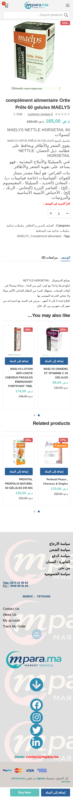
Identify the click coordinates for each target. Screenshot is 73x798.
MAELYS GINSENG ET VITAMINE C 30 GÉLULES (56, 373)
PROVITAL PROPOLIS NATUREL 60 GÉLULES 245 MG (19, 483)
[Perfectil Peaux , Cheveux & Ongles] (54, 452)
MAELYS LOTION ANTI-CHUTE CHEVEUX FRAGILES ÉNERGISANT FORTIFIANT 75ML (19, 377)
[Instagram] (36, 717)
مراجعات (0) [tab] (50, 257)
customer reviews (40, 114)
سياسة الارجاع (59, 544)
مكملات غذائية (15, 225)
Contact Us (11, 609)
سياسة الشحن (59, 550)
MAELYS (23, 236)
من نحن (64, 568)
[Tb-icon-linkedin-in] (36, 742)
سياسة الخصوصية (57, 574)
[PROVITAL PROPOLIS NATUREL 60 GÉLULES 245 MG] (19, 452)
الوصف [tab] (65, 257)
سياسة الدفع (61, 556)
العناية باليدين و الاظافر (40, 225)
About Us (9, 615)
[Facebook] (36, 705)
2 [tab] (34, 415)
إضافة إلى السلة (55, 792)
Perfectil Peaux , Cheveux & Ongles (55, 481)
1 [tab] (39, 415)
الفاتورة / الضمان (58, 562)
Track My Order (14, 626)
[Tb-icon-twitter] (36, 730)
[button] (6, 5)
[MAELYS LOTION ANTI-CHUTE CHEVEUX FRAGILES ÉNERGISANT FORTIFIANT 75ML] (19, 341)
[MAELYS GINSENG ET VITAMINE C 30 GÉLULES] (54, 341)
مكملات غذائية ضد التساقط (52, 230)
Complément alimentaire (46, 236)
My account (11, 620)
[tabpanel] (54, 368)
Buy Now (24, 792)
